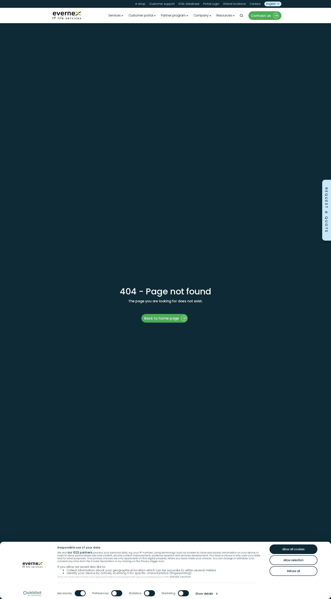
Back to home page (161, 318)
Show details (204, 594)
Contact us (261, 15)
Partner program (173, 15)
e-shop (140, 4)
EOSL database (189, 4)
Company (201, 15)
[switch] (116, 593)
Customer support (162, 4)
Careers (255, 4)
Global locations (234, 4)
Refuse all (293, 571)
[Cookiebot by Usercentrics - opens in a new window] (32, 593)
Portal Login (211, 4)
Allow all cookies (293, 549)
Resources (224, 15)
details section (180, 577)
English (271, 4)
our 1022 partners (80, 552)
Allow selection (293, 560)
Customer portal (141, 15)
